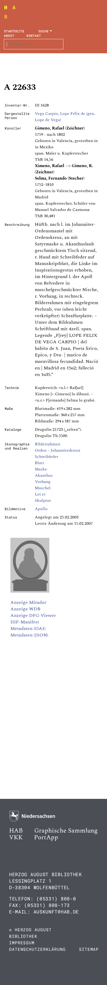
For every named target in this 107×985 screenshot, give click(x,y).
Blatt (39, 463)
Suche (43, 31)
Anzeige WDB (25, 608)
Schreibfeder (46, 456)
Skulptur (43, 500)
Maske (41, 469)
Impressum (22, 942)
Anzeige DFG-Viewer (33, 615)
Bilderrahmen (47, 444)
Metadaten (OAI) (27, 628)
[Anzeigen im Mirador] (29, 591)
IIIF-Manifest (24, 622)
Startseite (14, 31)
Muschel (43, 488)
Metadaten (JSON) (29, 635)
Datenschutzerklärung (37, 949)
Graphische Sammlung (66, 830)
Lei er (40, 494)
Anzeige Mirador (28, 602)
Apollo (41, 509)
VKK (16, 837)
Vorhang (43, 482)
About (9, 35)
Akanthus (44, 475)
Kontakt (33, 35)
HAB (16, 830)
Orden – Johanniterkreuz (58, 450)
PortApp (46, 837)
